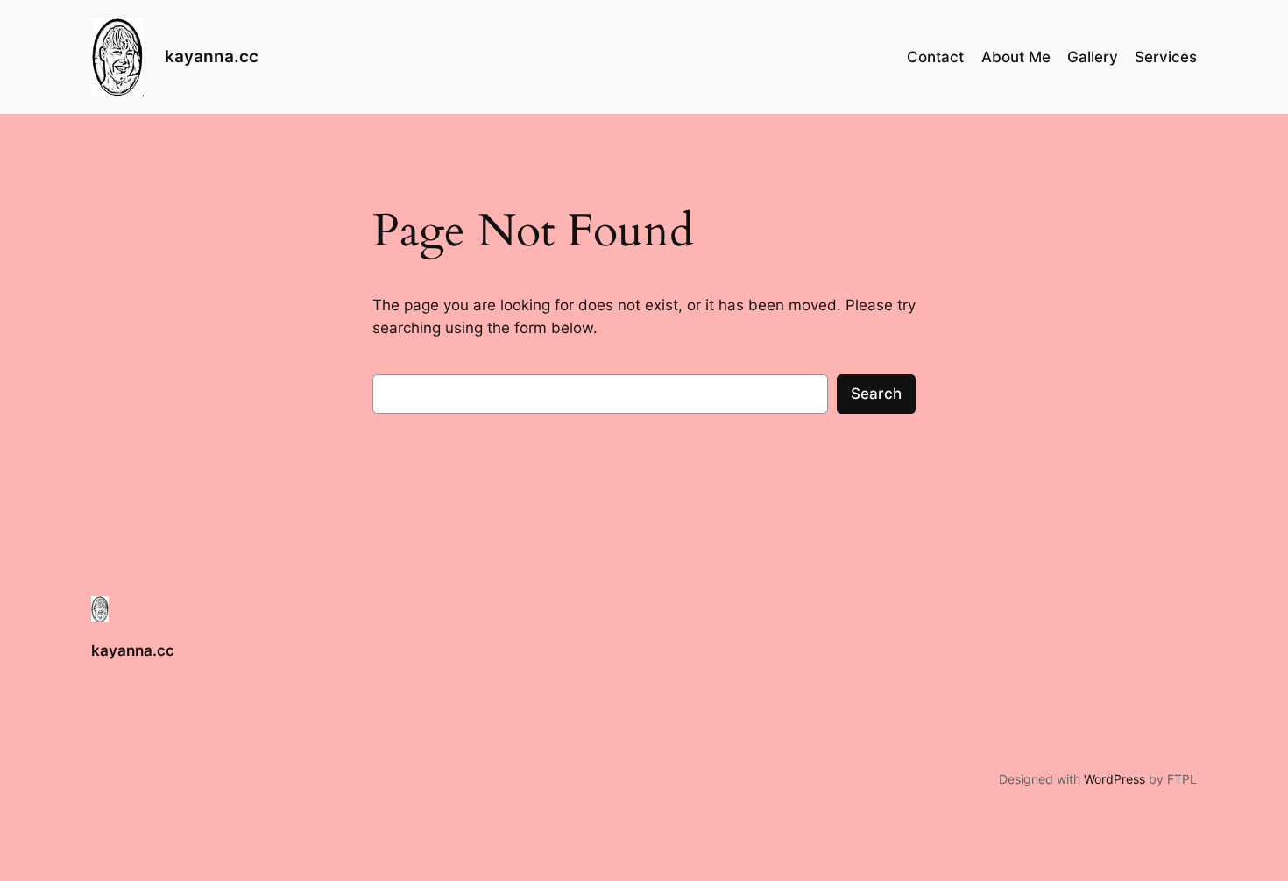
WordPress (1114, 778)
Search (876, 393)
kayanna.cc (211, 56)
